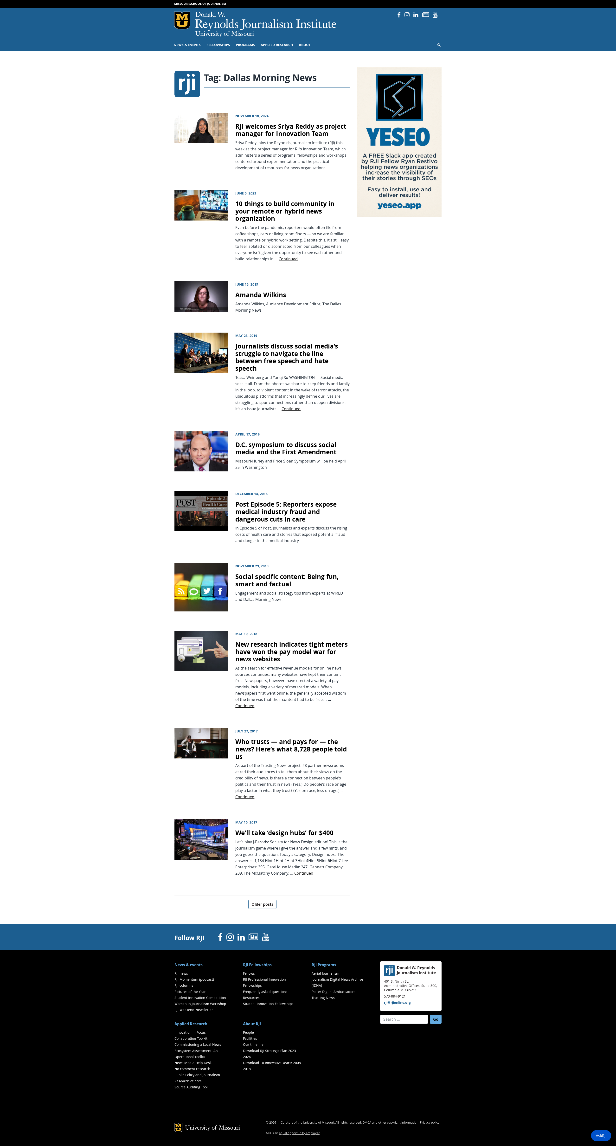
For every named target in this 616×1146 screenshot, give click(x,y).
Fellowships (218, 44)
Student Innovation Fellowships (268, 1003)
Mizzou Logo (182, 20)
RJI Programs (324, 964)
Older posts (262, 904)
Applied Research (277, 44)
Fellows (249, 973)
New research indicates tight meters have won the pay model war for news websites (291, 651)
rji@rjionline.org (397, 1002)
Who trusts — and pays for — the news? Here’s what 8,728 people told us (291, 749)
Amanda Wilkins (260, 295)
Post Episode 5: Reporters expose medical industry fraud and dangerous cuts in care (286, 511)
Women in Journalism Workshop (200, 1003)
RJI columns (183, 985)
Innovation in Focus (190, 1032)
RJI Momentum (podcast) (194, 979)
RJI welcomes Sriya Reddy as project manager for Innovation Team (290, 130)
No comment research (192, 1068)
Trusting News (323, 997)
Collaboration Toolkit (190, 1038)
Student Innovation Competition (200, 997)
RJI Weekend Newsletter (193, 1009)
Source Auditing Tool (191, 1087)
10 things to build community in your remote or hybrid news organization (284, 211)
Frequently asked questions (265, 991)
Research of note (188, 1081)
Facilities (250, 1038)
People (248, 1032)
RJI (266, 21)
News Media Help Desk (193, 1062)
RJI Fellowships (257, 964)
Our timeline (253, 1044)
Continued (288, 258)
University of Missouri (224, 34)
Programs (245, 44)
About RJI (252, 1023)
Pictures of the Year (190, 991)
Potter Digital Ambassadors (333, 991)
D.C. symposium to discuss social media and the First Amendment (285, 448)
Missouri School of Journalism (200, 4)
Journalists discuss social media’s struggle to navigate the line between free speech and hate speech (286, 357)
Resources (251, 997)
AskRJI (601, 1135)
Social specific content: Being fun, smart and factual (287, 580)
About (305, 44)
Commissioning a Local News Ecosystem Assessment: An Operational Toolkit (197, 1050)
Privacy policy (429, 1122)
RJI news (181, 973)
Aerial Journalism (325, 973)
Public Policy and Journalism (197, 1074)
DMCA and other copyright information (390, 1122)
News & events (187, 44)
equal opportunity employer (299, 1133)
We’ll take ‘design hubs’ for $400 (284, 833)
